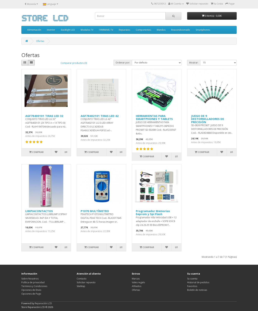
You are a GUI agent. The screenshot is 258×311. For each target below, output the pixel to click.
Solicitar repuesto (86, 282)
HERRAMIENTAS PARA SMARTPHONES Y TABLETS (154, 117)
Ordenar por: (123, 62)
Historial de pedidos (198, 282)
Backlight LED (68, 29)
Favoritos (192, 286)
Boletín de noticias (197, 290)
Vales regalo (138, 282)
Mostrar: (193, 62)
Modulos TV (87, 29)
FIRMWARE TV (106, 29)
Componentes (143, 29)
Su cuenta (192, 278)
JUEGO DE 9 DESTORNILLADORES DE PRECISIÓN (207, 119)
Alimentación (34, 29)
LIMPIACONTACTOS (39, 211)
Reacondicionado (180, 29)
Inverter (51, 29)
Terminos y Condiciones (34, 286)
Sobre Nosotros (30, 278)
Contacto (82, 278)
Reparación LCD (43, 303)
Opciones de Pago (31, 293)
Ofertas (40, 41)
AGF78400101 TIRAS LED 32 (44, 116)
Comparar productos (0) (74, 63)
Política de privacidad (33, 282)
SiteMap (81, 286)
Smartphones (203, 29)
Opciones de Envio (31, 290)
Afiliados (136, 286)
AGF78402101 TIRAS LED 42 (100, 116)
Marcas (136, 278)
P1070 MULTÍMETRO (95, 211)
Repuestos (124, 29)
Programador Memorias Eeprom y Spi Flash (153, 212)
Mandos (161, 29)
